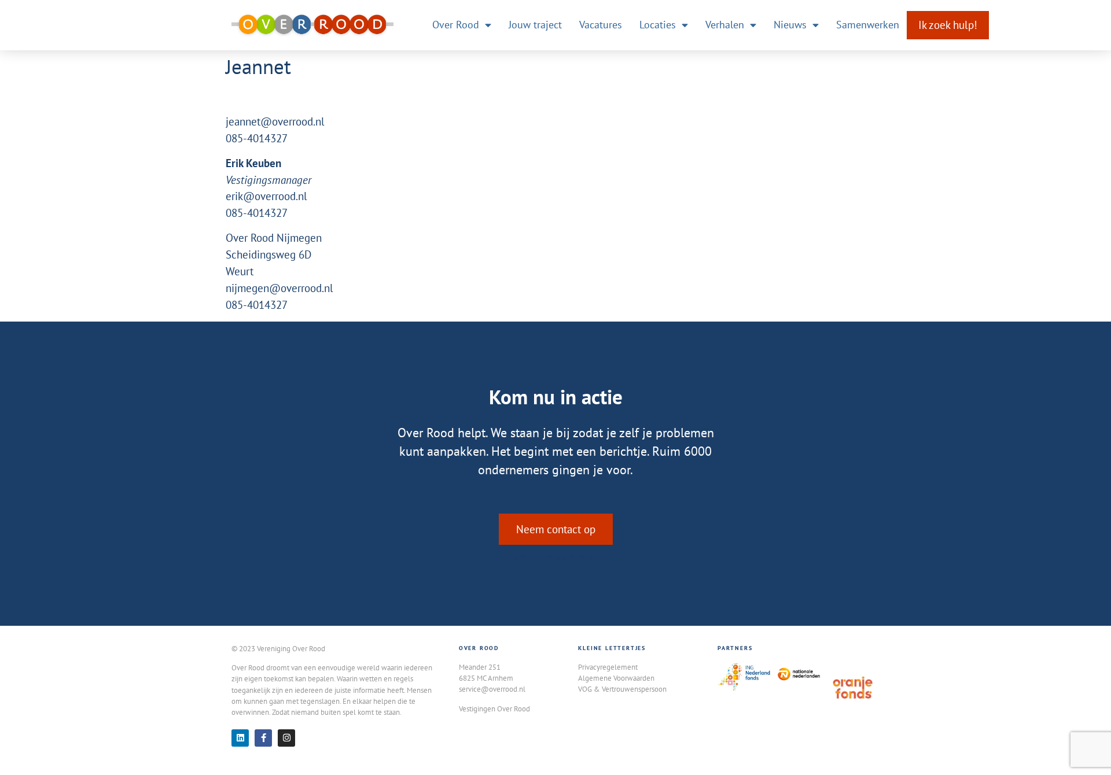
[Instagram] (286, 738)
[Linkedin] (240, 738)
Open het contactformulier (556, 555)
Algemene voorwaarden (616, 677)
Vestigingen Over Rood (494, 708)
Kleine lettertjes (612, 648)
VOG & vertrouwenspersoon (622, 688)
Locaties (657, 24)
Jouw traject (535, 24)
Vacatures (600, 24)
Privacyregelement (608, 666)
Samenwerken (867, 24)
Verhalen (724, 24)
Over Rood (455, 24)
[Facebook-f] (263, 738)
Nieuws (790, 24)
